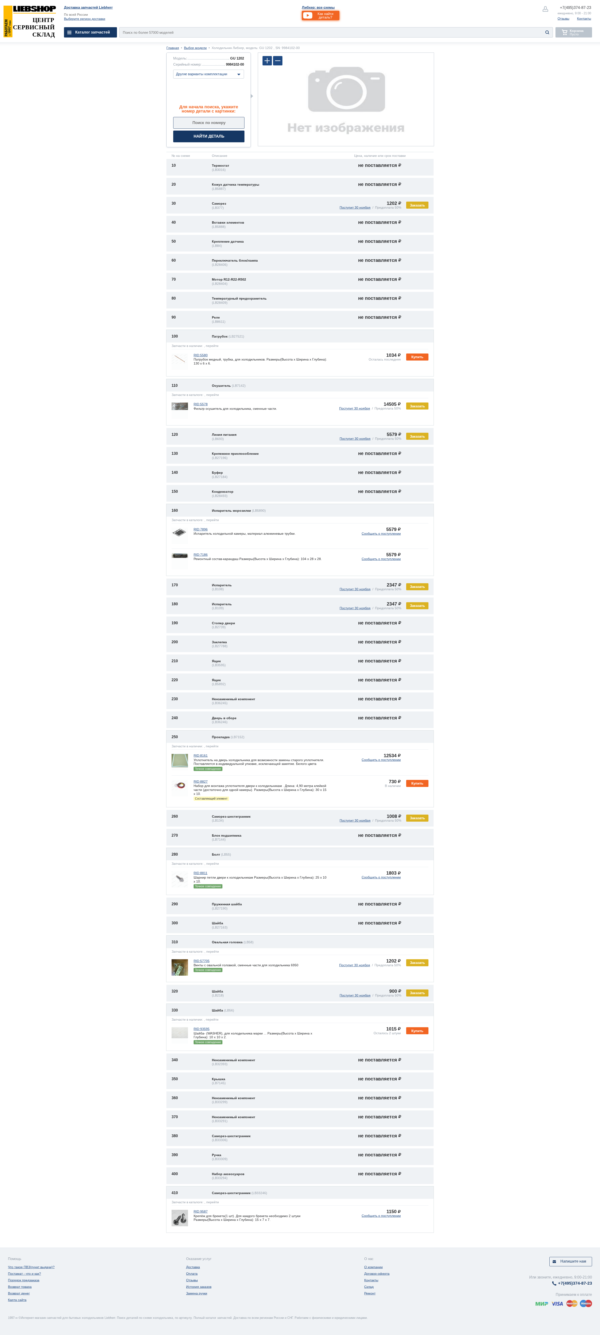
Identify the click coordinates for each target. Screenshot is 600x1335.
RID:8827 (201, 781)
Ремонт (369, 1293)
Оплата (192, 1273)
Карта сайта (17, 1300)
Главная (172, 48)
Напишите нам (573, 1261)
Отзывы (563, 18)
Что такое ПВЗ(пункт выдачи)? (31, 1267)
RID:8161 (201, 755)
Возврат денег (19, 1293)
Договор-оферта (377, 1273)
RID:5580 (201, 355)
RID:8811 (200, 873)
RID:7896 (201, 529)
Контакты (584, 18)
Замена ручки (196, 1293)
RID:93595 (202, 1029)
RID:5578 (201, 404)
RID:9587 (201, 1211)
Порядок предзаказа (23, 1280)
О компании (373, 1267)
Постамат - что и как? (24, 1273)
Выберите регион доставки (84, 19)
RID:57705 (202, 961)
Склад (369, 1287)
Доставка (193, 1267)
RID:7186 (201, 555)
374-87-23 (575, 8)
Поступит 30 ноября (355, 207)
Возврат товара (20, 1287)
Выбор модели (195, 48)
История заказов (198, 1287)
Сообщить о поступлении (381, 533)
